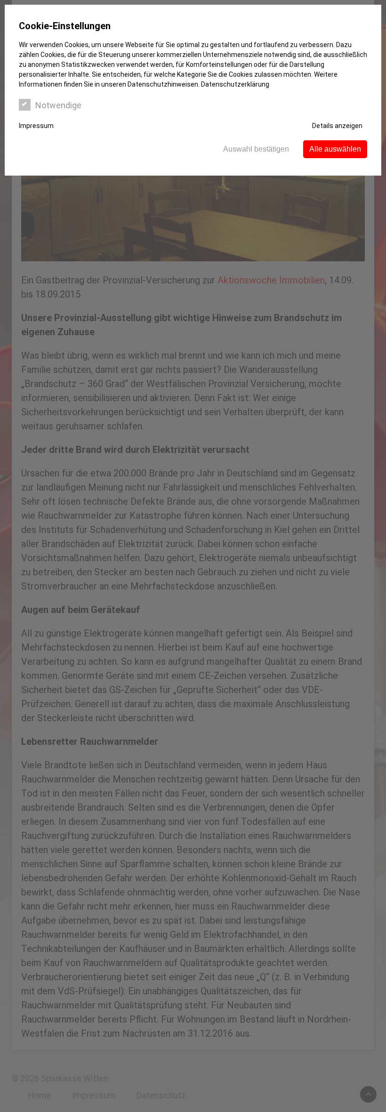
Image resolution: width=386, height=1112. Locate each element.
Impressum (36, 125)
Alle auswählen (335, 149)
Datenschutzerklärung (235, 84)
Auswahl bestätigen (256, 149)
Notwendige (58, 105)
